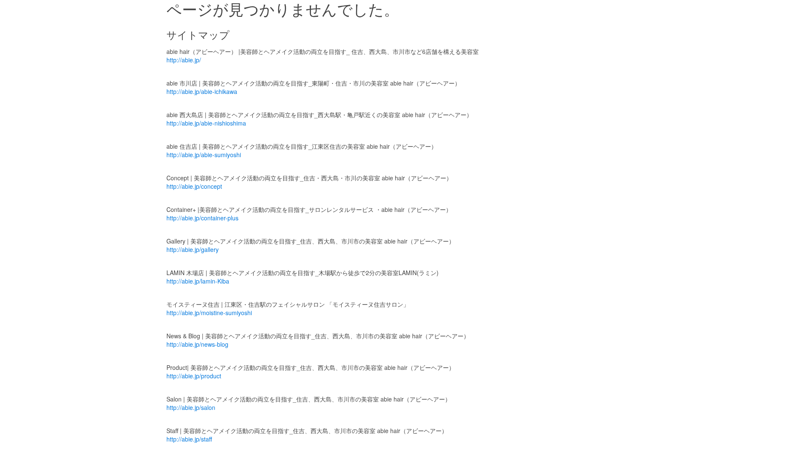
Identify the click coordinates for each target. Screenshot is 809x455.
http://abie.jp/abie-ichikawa (201, 91)
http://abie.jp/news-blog (197, 344)
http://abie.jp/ (183, 60)
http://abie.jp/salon (190, 407)
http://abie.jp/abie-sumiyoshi (203, 154)
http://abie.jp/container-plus (202, 218)
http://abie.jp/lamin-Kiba (197, 281)
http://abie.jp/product (193, 376)
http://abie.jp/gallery (192, 249)
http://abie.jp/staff (189, 439)
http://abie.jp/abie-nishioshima (206, 123)
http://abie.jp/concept (194, 186)
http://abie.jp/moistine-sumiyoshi (209, 312)
